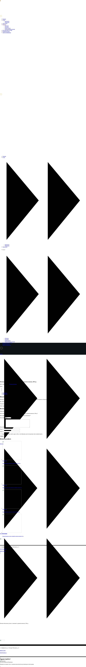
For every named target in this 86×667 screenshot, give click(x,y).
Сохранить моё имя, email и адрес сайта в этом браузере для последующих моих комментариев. (22, 434)
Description (5, 393)
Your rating (2, 417)
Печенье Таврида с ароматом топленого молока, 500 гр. (12, 463)
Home (1, 354)
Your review (3, 427)
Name (1, 429)
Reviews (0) (5, 394)
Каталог (1, 443)
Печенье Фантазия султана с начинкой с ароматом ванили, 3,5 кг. (13, 536)
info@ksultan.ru (3, 549)
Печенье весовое (13, 384)
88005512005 (3, 551)
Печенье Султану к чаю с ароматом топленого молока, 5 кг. (12, 487)
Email (1, 431)
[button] (43, 661)
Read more (5, 460)
